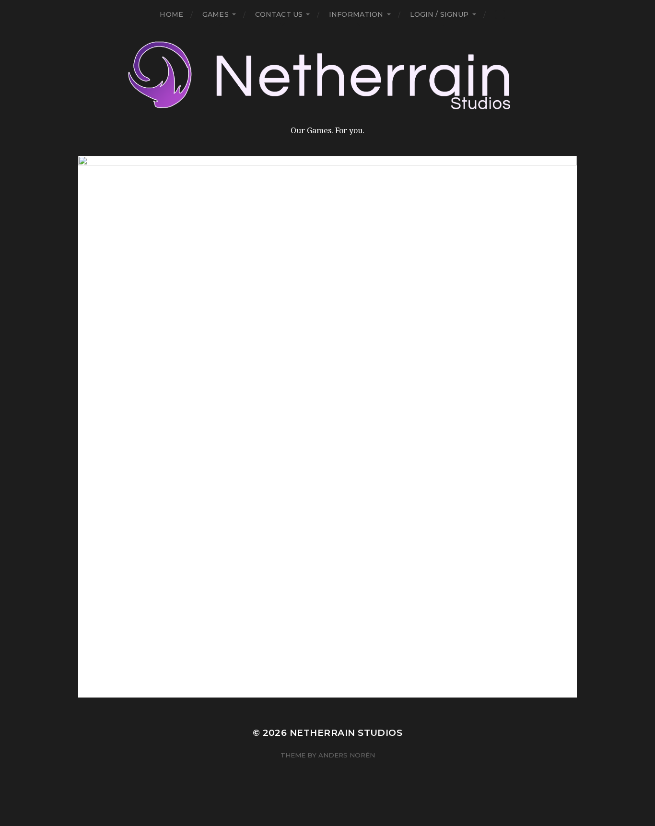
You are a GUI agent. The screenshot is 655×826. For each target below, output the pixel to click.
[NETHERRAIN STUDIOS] (327, 75)
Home (171, 14)
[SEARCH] (500, 14)
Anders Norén (346, 755)
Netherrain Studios (346, 732)
